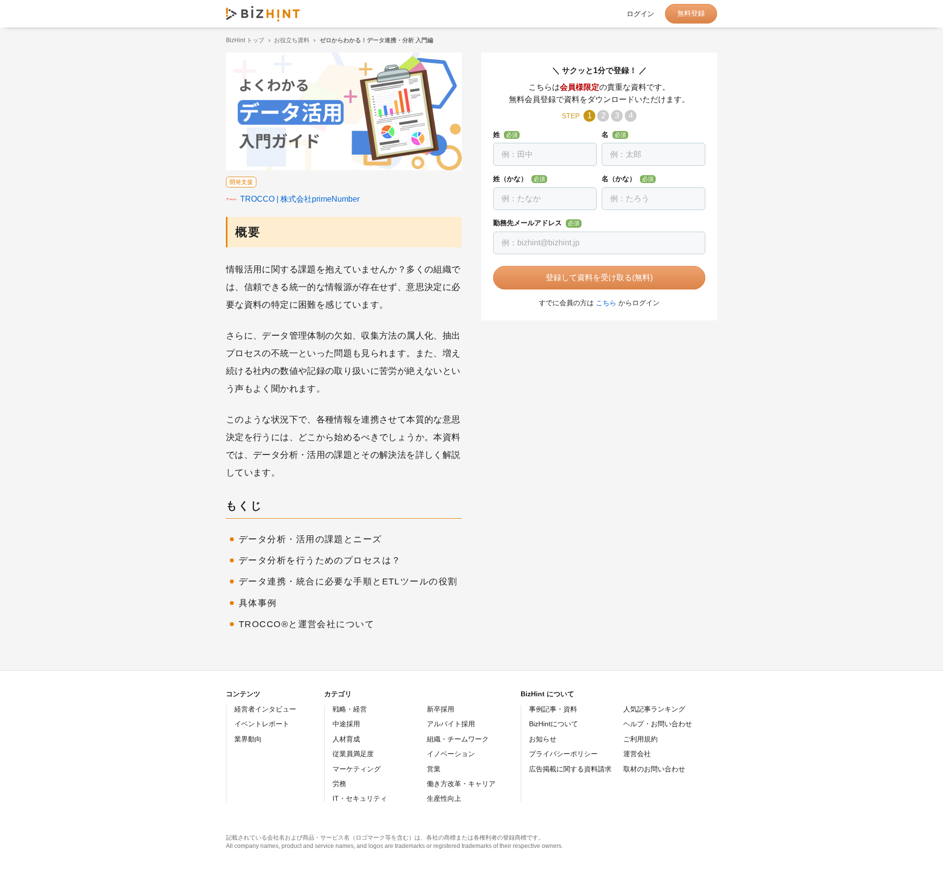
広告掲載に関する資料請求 (570, 769)
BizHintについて (553, 724)
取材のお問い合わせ (654, 769)
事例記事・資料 (553, 709)
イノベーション (451, 754)
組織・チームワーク (458, 739)
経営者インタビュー (265, 709)
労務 (339, 784)
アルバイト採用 (451, 724)
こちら (606, 303)
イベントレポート (261, 724)
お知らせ (542, 739)
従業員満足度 (353, 754)
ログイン (640, 14)
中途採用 (346, 724)
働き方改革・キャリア (461, 784)
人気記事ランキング (654, 709)
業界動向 (248, 739)
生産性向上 (444, 798)
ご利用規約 (640, 739)
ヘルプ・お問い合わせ (657, 724)
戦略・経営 (350, 709)
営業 (434, 769)
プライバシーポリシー (563, 754)
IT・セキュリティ (360, 798)
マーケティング (357, 769)
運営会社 (637, 754)
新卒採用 (440, 709)
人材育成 (346, 739)
